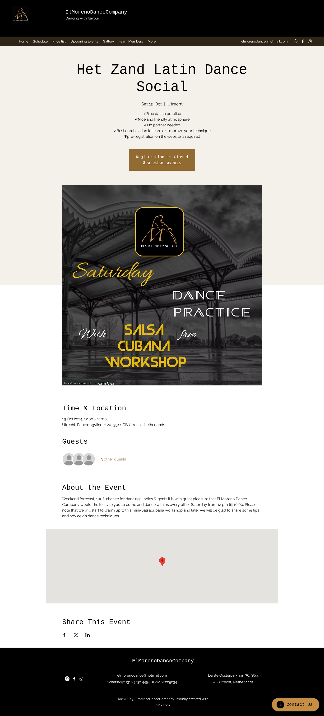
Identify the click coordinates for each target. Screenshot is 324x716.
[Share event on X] (76, 635)
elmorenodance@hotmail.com (264, 41)
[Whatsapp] (295, 41)
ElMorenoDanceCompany (96, 12)
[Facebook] (302, 41)
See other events (162, 163)
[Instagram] (309, 41)
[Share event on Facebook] (64, 635)
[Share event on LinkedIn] (87, 635)
